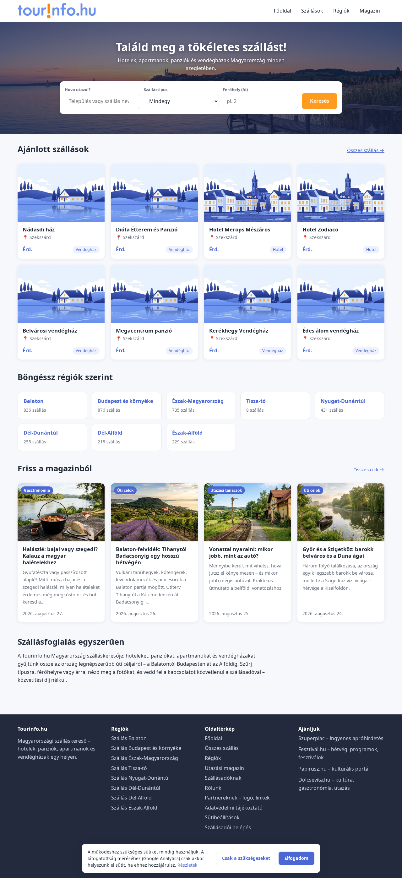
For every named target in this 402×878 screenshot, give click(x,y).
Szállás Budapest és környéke (146, 748)
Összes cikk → (368, 469)
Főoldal (282, 10)
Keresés (319, 100)
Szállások (312, 10)
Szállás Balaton (129, 738)
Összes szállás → (365, 150)
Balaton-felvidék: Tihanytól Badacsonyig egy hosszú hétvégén (151, 555)
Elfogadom (296, 858)
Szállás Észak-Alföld (134, 807)
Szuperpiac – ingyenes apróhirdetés (340, 738)
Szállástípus (155, 89)
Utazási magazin (224, 768)
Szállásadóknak (223, 777)
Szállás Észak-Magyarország (144, 758)
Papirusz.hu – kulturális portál (334, 768)
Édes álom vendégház (330, 330)
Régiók (341, 10)
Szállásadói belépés (228, 827)
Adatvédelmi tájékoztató (234, 807)
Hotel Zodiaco (320, 229)
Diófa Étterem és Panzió (146, 229)
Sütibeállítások (222, 817)
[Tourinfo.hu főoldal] (57, 11)
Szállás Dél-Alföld (131, 797)
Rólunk (213, 787)
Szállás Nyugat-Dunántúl (140, 777)
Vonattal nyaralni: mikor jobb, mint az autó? (241, 552)
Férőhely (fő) (235, 89)
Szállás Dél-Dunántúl (135, 787)
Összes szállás (222, 748)
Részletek (187, 865)
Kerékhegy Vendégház (238, 330)
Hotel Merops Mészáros (239, 229)
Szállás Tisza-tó (129, 768)
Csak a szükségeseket (246, 858)
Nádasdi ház (39, 229)
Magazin (370, 10)
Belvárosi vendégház (50, 330)
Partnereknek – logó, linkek (237, 797)
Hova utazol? (77, 89)
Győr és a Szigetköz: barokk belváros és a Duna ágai (337, 552)
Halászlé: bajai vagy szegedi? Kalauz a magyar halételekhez (60, 555)
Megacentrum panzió (144, 330)
